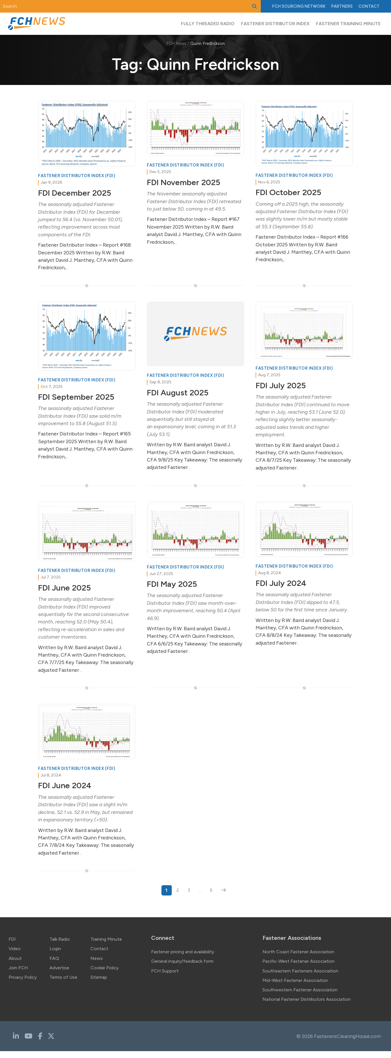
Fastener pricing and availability (182, 951)
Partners (342, 6)
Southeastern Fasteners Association (300, 971)
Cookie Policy (104, 967)
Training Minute (106, 939)
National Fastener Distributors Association (306, 999)
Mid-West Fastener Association (295, 980)
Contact (369, 6)
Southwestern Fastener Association (299, 989)
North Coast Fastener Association (298, 951)
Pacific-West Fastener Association (298, 961)
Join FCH (18, 967)
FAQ (54, 958)
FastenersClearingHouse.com (347, 1036)
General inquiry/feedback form (182, 961)
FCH (298, 6)
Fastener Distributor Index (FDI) (76, 175)
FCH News (176, 43)
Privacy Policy (23, 977)
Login (55, 948)
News (96, 958)
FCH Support (165, 971)
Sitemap (98, 977)
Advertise (59, 967)
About (15, 958)
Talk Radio (60, 939)
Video (15, 948)
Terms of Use (63, 977)
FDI (12, 939)
